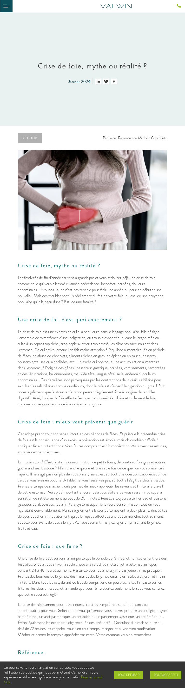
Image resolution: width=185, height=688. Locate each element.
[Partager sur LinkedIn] (98, 81)
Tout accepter (166, 675)
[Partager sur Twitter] (106, 81)
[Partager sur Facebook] (114, 81)
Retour (29, 137)
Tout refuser (128, 675)
